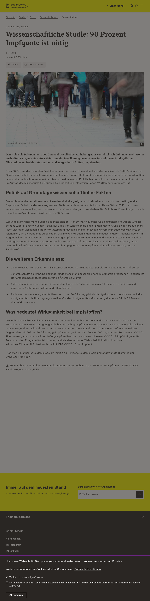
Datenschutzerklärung (87, 569)
